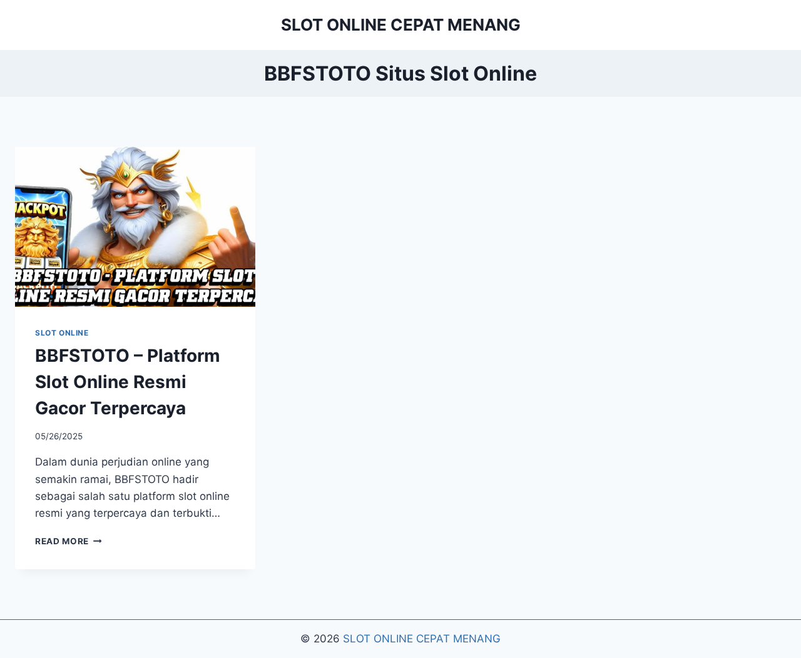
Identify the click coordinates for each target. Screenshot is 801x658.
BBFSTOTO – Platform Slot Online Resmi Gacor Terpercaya (127, 382)
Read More (68, 541)
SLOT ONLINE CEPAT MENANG (422, 638)
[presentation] (135, 227)
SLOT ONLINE (62, 332)
